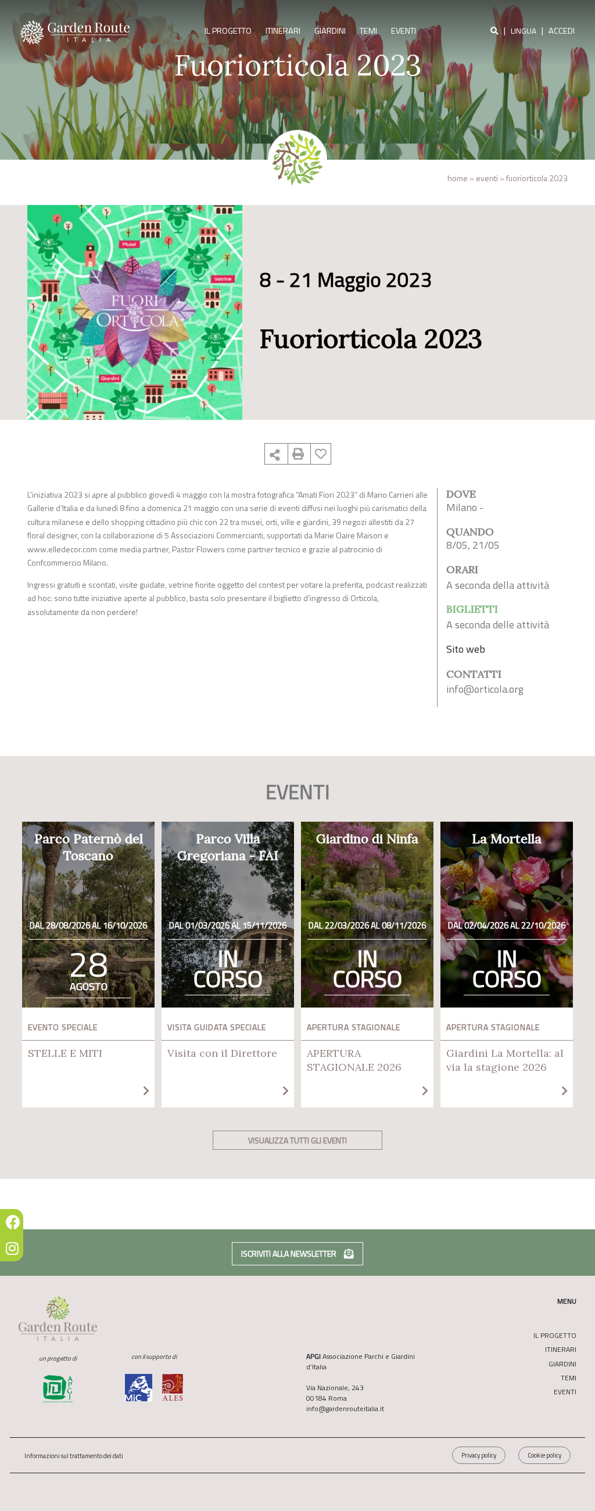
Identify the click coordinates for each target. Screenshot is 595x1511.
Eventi (403, 30)
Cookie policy (544, 1455)
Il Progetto (228, 30)
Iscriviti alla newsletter (289, 1253)
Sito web (465, 649)
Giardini (330, 30)
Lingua (523, 31)
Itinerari (283, 30)
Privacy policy (478, 1455)
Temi (368, 30)
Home (457, 178)
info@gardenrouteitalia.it (345, 1408)
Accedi (562, 30)
